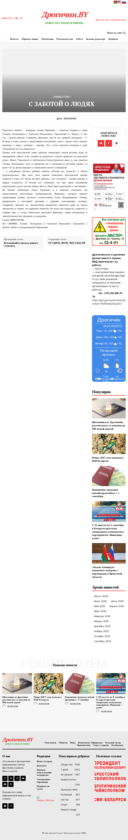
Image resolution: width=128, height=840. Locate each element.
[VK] (101, 143)
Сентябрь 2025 (102, 641)
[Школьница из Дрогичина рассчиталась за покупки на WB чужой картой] (109, 408)
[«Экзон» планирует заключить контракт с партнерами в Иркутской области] (109, 553)
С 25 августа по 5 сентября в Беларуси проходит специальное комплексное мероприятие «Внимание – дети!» (108, 531)
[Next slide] (120, 370)
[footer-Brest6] (110, 776)
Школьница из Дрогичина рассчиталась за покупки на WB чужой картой (108, 425)
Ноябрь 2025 (101, 631)
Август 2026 (101, 596)
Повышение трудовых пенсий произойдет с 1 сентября (105, 493)
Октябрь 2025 (102, 636)
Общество (62, 97)
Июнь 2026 (117, 601)
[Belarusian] (115, 2)
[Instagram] (11, 778)
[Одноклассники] (11, 784)
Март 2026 (100, 611)
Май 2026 (99, 606)
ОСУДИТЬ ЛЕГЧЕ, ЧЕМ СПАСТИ (66, 243)
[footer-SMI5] (110, 800)
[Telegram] (5, 805)
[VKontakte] (23, 778)
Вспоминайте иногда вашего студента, (21, 244)
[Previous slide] (97, 370)
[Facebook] (108, 143)
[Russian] (124, 2)
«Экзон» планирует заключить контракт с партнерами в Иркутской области (107, 572)
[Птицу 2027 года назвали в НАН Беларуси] (109, 444)
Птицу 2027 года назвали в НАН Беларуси (108, 459)
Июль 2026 (100, 601)
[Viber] (11, 805)
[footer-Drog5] (110, 788)
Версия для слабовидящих (111, 19)
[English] (120, 2)
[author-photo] (4, 706)
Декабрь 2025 (102, 626)
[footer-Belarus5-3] (110, 765)
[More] (116, 143)
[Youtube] (5, 784)
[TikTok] (17, 778)
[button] (116, 33)
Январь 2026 (101, 621)
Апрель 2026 (116, 606)
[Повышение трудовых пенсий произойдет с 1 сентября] (109, 476)
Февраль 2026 (102, 616)
